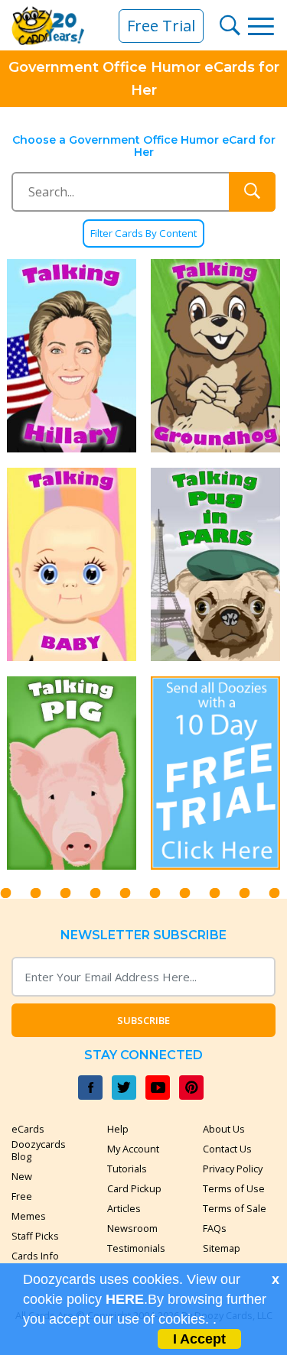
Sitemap (221, 1248)
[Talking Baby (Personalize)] (72, 564)
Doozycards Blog (38, 1150)
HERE (125, 1299)
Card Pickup (134, 1188)
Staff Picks (35, 1236)
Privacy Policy (233, 1168)
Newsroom (132, 1228)
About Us (224, 1129)
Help (118, 1129)
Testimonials (136, 1248)
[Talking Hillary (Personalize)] (72, 355)
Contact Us (227, 1149)
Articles (124, 1208)
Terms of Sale (234, 1208)
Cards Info (35, 1256)
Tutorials (127, 1168)
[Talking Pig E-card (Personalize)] (72, 773)
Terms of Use (234, 1188)
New (21, 1176)
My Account (133, 1149)
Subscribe (143, 1020)
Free (21, 1196)
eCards (27, 1129)
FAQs (215, 1228)
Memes (28, 1216)
